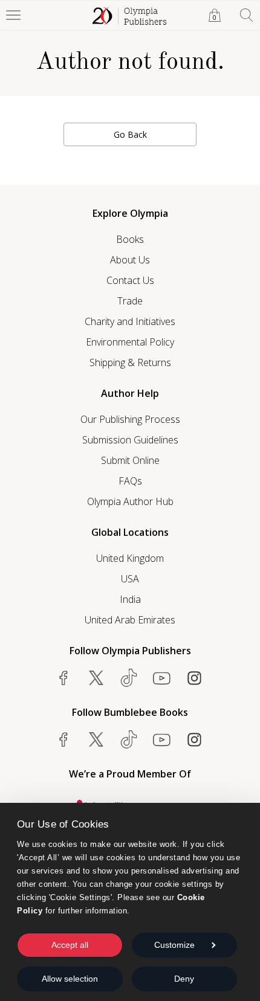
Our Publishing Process (130, 419)
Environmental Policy (130, 342)
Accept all (69, 945)
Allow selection (70, 978)
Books (130, 239)
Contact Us (130, 280)
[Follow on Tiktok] (129, 739)
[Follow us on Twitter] (96, 677)
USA (130, 578)
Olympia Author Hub (130, 501)
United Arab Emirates (130, 619)
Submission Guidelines (130, 439)
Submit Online (130, 460)
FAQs (130, 481)
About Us (130, 259)
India (130, 599)
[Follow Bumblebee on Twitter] (96, 739)
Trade (130, 300)
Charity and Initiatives (130, 321)
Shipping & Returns (130, 362)
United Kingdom (130, 558)
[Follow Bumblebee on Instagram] (194, 739)
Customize (174, 945)
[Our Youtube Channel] (161, 677)
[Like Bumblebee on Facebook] (63, 739)
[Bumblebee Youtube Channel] (161, 739)
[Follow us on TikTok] (129, 677)
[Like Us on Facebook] (63, 677)
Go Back (130, 134)
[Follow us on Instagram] (194, 677)
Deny (184, 978)
